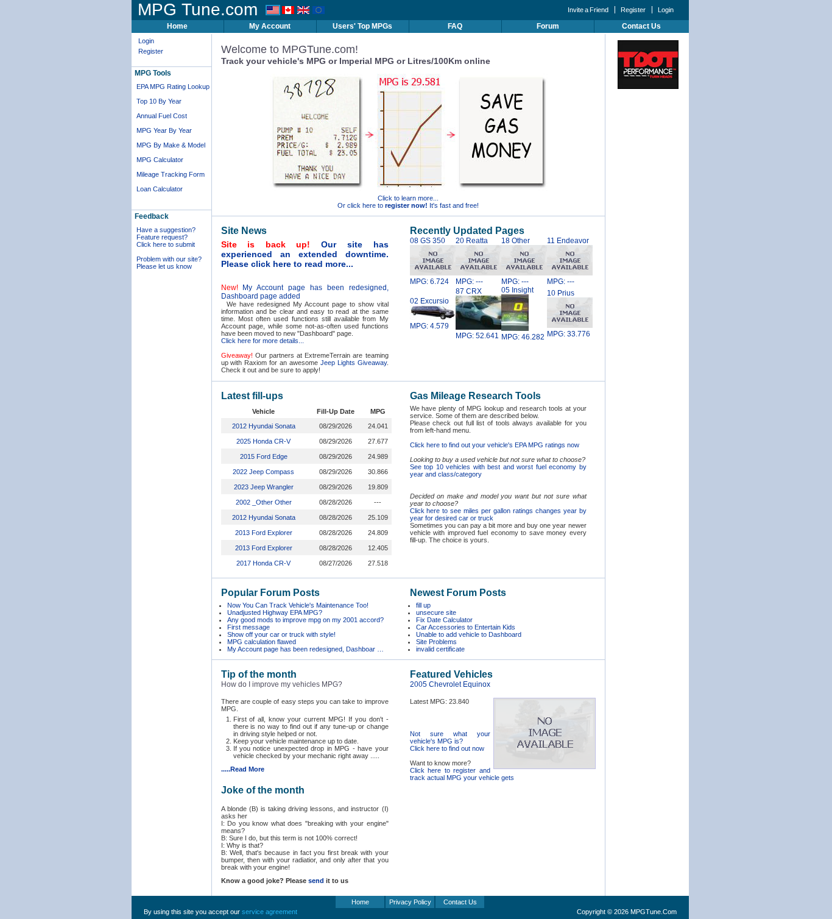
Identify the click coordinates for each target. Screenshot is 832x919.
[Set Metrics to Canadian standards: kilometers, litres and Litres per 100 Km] (288, 12)
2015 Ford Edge (263, 456)
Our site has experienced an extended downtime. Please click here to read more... (305, 254)
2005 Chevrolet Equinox (450, 684)
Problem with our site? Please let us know (169, 262)
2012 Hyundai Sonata (263, 426)
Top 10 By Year (159, 101)
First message (248, 627)
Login (666, 9)
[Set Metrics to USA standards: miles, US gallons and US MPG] (273, 12)
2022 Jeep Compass (263, 471)
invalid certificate (440, 649)
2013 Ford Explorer (263, 532)
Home (177, 26)
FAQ (455, 26)
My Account (270, 26)
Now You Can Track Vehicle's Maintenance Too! (297, 605)
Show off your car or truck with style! (281, 634)
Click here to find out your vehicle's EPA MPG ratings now (494, 445)
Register (633, 9)
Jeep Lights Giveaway (353, 362)
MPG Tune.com (198, 9)
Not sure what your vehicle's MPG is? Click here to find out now (450, 741)
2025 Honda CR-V (263, 441)
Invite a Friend (588, 9)
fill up (423, 605)
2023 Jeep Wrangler (264, 487)
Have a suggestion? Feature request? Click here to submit (166, 237)
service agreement (269, 911)
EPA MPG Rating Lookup (173, 86)
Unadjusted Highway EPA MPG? (274, 612)
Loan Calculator (159, 189)
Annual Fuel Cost (161, 115)
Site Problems (436, 641)
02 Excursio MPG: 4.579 (429, 313)
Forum (548, 26)
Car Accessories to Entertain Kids (465, 627)
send (316, 880)
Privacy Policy (410, 902)
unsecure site (436, 612)
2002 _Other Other (264, 502)
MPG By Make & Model (170, 145)
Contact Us (641, 26)
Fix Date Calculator (444, 619)
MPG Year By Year (164, 130)
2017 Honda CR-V (263, 563)
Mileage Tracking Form (170, 174)
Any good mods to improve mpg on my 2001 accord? (305, 619)
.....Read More (242, 769)
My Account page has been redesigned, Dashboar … (305, 649)
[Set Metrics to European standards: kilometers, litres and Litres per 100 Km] (318, 12)
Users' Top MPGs (362, 26)
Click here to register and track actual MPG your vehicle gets (462, 774)
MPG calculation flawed (261, 641)
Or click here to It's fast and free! (408, 205)
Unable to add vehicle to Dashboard (468, 634)
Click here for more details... (262, 340)
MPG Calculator (159, 159)
